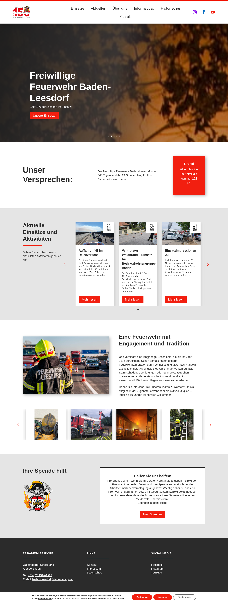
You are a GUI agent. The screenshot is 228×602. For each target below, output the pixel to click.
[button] (207, 264)
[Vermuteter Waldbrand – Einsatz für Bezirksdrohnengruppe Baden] (138, 233)
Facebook (157, 564)
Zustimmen (142, 597)
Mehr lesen (89, 299)
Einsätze (77, 8)
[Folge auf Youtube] (213, 12)
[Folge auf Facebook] (204, 12)
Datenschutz (95, 572)
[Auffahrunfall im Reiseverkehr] (95, 233)
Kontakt (125, 16)
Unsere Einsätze (44, 115)
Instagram (157, 568)
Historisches (171, 8)
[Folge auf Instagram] (195, 12)
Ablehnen (162, 597)
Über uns (119, 8)
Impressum (94, 568)
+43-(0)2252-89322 (40, 575)
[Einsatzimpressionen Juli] (181, 233)
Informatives (144, 8)
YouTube (156, 572)
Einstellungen (44, 598)
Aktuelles (98, 8)
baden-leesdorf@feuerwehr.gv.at (52, 579)
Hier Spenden (152, 514)
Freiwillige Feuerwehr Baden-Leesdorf (70, 86)
